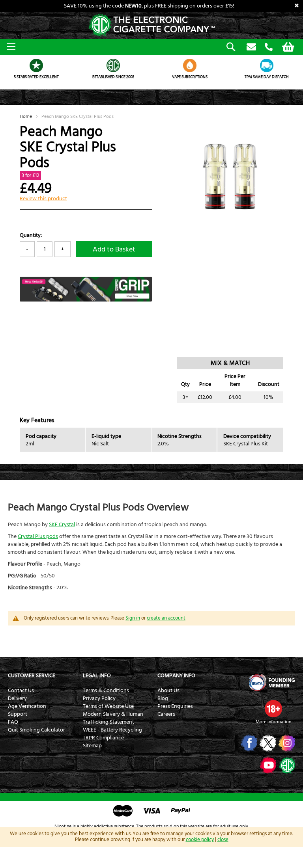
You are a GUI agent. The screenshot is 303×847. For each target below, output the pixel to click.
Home (26, 116)
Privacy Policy (99, 698)
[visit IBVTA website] (271, 682)
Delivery (17, 698)
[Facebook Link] (248, 743)
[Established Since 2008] (113, 65)
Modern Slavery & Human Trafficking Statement (113, 718)
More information (273, 722)
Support (17, 714)
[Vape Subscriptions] (190, 65)
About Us (168, 690)
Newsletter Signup (251, 47)
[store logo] (151, 25)
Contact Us (21, 690)
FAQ (13, 722)
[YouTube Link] (267, 765)
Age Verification (27, 706)
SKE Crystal (62, 525)
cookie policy (200, 839)
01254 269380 (268, 47)
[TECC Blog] (286, 765)
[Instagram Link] (286, 743)
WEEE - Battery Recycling (112, 730)
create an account (166, 618)
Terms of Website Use (108, 706)
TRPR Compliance (103, 738)
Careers (166, 714)
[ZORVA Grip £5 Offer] (86, 300)
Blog (162, 698)
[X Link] (267, 743)
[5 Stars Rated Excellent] (36, 65)
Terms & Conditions (106, 690)
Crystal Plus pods (38, 536)
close (222, 839)
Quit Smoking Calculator (36, 730)
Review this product (43, 199)
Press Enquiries (175, 706)
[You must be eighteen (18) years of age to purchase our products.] (273, 709)
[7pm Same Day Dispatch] (266, 65)
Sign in (132, 618)
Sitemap (92, 746)
